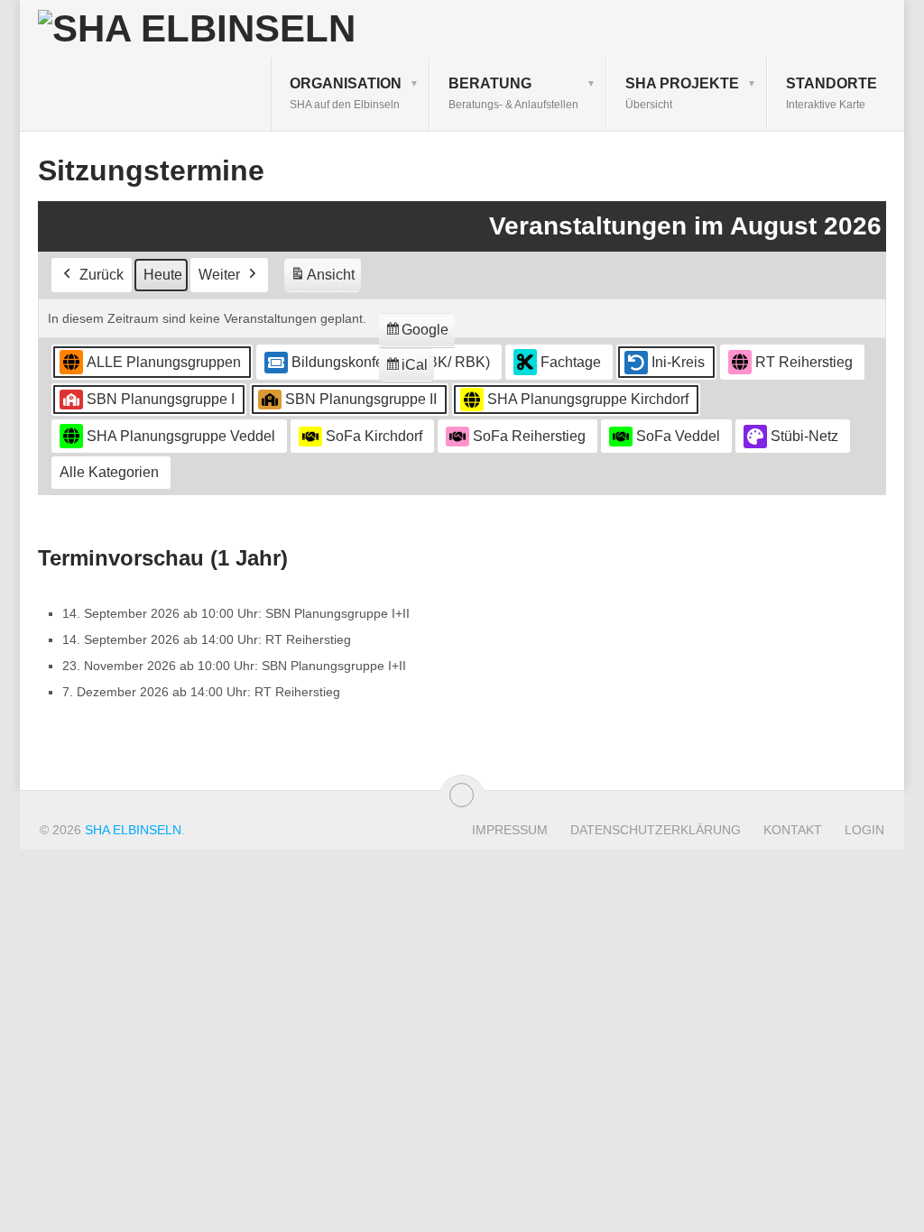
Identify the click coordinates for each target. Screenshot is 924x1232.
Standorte (831, 93)
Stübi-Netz (804, 436)
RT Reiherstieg (804, 362)
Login (864, 830)
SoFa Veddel (678, 436)
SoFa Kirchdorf (374, 436)
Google (416, 334)
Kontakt (792, 830)
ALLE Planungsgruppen (164, 362)
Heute (162, 274)
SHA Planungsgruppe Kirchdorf (587, 399)
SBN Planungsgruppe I (161, 399)
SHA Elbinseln (133, 830)
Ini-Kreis (678, 362)
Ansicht (325, 279)
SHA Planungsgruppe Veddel (181, 436)
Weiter (219, 274)
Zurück (101, 274)
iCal (409, 369)
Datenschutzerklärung (655, 830)
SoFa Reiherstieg (529, 436)
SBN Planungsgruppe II (361, 399)
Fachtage (571, 362)
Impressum (510, 830)
